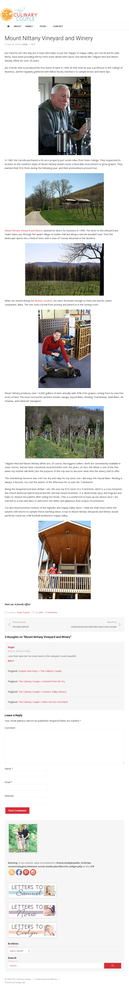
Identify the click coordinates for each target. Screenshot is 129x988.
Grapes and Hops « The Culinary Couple (40, 670)
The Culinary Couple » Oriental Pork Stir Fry (42, 681)
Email (8, 782)
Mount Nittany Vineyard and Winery (24, 230)
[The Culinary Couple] (64, 14)
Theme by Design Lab (15, 982)
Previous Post (21, 624)
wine (41, 612)
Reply (11, 661)
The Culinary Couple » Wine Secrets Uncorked (43, 701)
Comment (10, 727)
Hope (11, 647)
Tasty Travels (23, 612)
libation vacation (43, 300)
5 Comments (51, 612)
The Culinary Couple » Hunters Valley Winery (42, 691)
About (17, 26)
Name (9, 768)
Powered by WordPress (46, 979)
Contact (58, 26)
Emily (25, 44)
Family (29, 26)
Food (43, 26)
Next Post (93, 624)
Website (9, 795)
